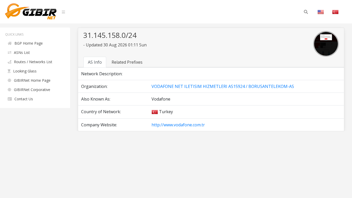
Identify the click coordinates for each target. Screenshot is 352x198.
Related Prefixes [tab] (127, 62)
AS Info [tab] (95, 62)
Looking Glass (25, 71)
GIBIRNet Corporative (32, 89)
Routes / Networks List (33, 61)
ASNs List (22, 52)
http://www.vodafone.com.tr (178, 125)
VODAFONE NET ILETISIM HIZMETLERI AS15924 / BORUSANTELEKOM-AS (223, 86)
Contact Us (23, 98)
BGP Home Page (28, 43)
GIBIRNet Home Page (32, 80)
